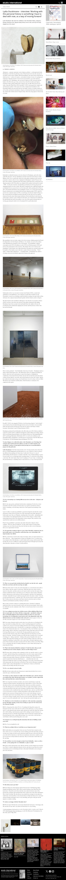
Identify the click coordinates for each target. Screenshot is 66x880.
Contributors (36, 874)
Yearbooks (35, 872)
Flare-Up (48, 163)
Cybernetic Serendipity (38, 876)
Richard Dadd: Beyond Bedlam (53, 58)
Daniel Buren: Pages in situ (52, 42)
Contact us (35, 878)
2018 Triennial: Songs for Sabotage (19, 439)
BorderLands (49, 75)
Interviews (29, 874)
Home (28, 870)
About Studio (36, 870)
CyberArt (29, 878)
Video (28, 876)
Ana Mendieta (49, 179)
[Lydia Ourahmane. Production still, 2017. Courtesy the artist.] (16, 819)
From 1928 (16, 856)
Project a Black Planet (51, 146)
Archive (29, 872)
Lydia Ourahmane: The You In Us (11, 809)
